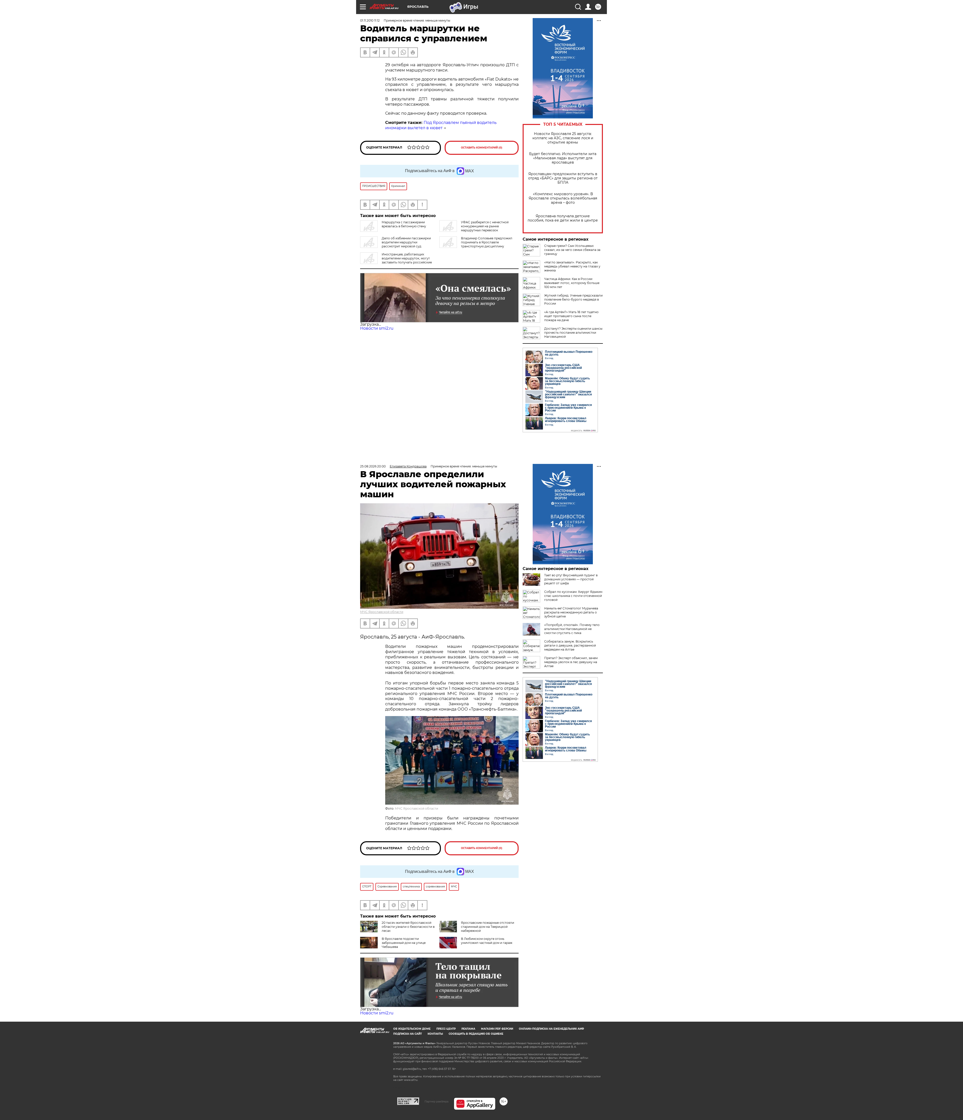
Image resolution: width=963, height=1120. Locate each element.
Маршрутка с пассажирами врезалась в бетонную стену (404, 224)
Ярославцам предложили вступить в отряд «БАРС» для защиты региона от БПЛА (563, 178)
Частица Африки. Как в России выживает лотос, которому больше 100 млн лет (571, 283)
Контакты (435, 1033)
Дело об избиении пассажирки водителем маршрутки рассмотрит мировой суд (406, 242)
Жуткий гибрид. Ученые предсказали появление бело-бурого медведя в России (573, 299)
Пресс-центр (446, 1028)
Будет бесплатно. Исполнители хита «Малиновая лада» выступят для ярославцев (562, 158)
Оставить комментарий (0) (481, 147)
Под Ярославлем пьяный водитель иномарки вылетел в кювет (441, 125)
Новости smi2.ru (376, 328)
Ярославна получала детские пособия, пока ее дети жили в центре (563, 218)
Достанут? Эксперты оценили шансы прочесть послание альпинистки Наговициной (573, 332)
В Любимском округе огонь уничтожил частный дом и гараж (486, 941)
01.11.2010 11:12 (370, 20)
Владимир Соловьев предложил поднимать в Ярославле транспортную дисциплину (486, 242)
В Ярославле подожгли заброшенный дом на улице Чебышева (404, 943)
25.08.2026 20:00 (373, 466)
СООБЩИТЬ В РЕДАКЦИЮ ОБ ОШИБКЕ (476, 1033)
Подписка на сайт (407, 1033)
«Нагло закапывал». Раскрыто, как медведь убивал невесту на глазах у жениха (572, 266)
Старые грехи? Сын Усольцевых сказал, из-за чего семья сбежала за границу (572, 250)
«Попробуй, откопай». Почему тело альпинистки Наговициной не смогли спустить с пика (572, 629)
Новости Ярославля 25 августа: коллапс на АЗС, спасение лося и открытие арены (562, 138)
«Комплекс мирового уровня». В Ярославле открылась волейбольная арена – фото (563, 198)
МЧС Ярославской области (381, 612)
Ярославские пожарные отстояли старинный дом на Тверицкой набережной (487, 927)
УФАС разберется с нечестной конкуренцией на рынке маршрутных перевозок (485, 226)
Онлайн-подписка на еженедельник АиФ (551, 1028)
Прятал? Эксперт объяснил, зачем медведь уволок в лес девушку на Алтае (571, 662)
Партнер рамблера (436, 1101)
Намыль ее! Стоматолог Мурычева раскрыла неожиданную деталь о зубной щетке (571, 612)
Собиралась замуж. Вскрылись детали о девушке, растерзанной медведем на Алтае (570, 645)
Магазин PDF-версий (497, 1028)
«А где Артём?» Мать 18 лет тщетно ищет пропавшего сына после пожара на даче (571, 316)
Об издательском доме (412, 1028)
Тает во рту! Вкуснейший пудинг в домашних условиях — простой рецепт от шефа (571, 579)
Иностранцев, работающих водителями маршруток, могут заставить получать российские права (396, 260)
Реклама (468, 1028)
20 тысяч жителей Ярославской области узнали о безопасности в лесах (408, 927)
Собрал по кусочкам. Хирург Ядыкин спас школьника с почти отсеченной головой (573, 596)
